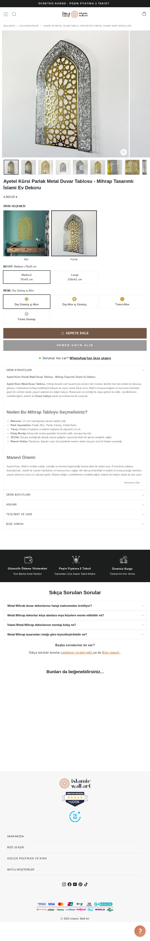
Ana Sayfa (9, 26)
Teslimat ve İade (19, 514)
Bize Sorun (14, 524)
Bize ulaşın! (111, 652)
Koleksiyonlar (29, 26)
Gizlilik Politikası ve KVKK (27, 858)
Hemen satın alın (75, 345)
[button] (140, 931)
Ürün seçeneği (14, 206)
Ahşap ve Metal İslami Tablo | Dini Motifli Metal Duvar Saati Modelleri (87, 26)
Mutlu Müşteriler (20, 869)
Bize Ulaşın (15, 847)
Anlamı (11, 504)
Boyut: (19, 266)
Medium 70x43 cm (26, 277)
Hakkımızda (15, 836)
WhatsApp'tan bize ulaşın (90, 358)
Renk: (18, 290)
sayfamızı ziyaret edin (77, 652)
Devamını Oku (132, 482)
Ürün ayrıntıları (19, 370)
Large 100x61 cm (75, 277)
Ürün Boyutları (18, 494)
